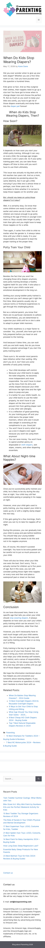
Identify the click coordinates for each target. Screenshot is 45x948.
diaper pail (15, 106)
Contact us (8, 873)
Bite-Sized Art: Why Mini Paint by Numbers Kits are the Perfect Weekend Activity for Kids (22, 807)
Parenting (10, 733)
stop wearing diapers (19, 618)
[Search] (38, 778)
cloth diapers (27, 445)
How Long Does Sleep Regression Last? (20, 846)
